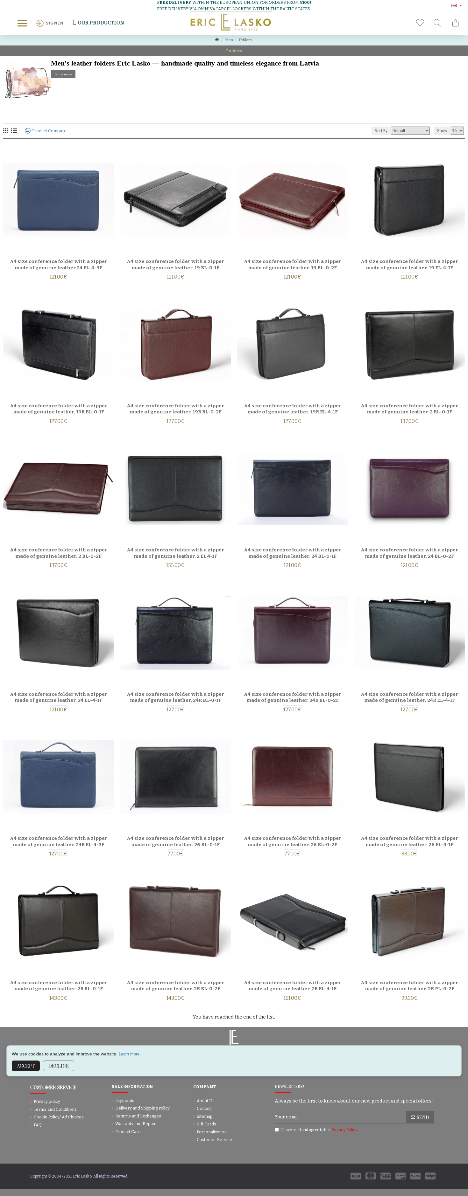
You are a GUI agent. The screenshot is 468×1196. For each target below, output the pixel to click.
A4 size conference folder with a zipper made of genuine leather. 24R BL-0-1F (175, 697)
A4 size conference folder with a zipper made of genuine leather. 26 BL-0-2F (292, 841)
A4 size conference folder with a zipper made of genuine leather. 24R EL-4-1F (409, 697)
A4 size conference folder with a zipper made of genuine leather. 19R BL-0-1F (58, 409)
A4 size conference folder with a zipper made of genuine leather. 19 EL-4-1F (409, 265)
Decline (58, 1065)
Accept (26, 1065)
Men (229, 40)
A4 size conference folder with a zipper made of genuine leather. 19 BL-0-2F (292, 265)
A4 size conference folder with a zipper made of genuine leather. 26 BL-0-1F (175, 841)
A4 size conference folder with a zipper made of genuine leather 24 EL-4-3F (58, 265)
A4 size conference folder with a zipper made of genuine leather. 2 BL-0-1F (409, 409)
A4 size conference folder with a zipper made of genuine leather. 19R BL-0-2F (175, 409)
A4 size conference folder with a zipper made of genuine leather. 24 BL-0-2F (409, 553)
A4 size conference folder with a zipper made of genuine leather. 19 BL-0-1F (175, 265)
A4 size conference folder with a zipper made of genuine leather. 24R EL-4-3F (58, 841)
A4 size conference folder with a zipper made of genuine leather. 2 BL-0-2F (58, 553)
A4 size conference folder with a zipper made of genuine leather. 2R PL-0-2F (409, 986)
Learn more (129, 1054)
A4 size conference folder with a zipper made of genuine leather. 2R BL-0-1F (58, 986)
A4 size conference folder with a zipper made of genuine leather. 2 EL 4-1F (175, 553)
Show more (63, 74)
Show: (442, 130)
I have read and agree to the (319, 1129)
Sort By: (381, 130)
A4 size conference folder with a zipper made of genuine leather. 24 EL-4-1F (58, 697)
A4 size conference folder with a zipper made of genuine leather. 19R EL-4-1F (292, 409)
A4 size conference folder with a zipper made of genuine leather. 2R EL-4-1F (292, 986)
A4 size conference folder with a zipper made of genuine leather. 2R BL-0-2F (175, 986)
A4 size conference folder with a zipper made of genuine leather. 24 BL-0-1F (292, 553)
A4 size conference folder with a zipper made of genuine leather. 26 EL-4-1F (409, 841)
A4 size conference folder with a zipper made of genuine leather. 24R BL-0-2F (292, 697)
